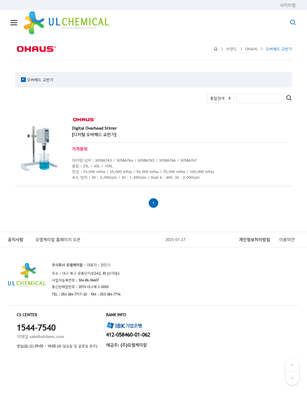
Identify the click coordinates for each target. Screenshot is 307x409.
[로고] (66, 23)
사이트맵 (288, 5)
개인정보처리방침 (254, 239)
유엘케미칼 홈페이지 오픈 (58, 239)
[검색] (289, 98)
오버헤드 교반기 (279, 48)
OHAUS (251, 48)
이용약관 (287, 239)
